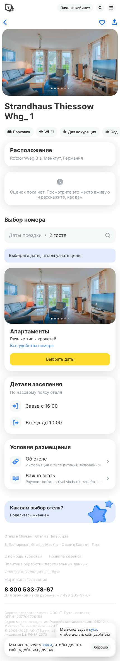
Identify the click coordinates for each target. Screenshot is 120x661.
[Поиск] (100, 8)
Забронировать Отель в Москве (31, 545)
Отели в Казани (75, 545)
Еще (95, 545)
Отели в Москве (18, 536)
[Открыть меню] (111, 8)
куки (47, 644)
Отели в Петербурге (51, 536)
